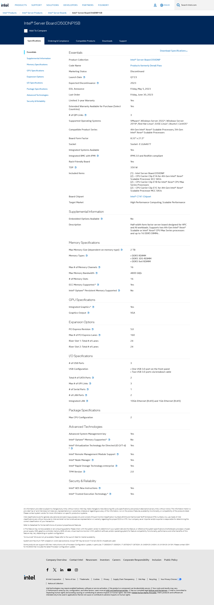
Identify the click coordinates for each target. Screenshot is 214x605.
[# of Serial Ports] (87, 389)
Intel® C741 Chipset (140, 196)
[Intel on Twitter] (54, 570)
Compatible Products (85, 41)
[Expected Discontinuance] (97, 83)
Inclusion (156, 559)
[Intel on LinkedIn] (61, 570)
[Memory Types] (86, 255)
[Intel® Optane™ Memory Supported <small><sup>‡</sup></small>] (109, 439)
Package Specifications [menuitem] (37, 89)
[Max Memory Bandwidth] (96, 273)
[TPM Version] (84, 471)
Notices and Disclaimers (158, 590)
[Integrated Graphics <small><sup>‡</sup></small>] (93, 307)
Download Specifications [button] (173, 50)
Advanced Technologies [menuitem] (37, 95)
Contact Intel (76, 559)
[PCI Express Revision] (92, 329)
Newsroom (91, 559)
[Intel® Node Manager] (92, 460)
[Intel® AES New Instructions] (99, 488)
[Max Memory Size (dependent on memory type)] (121, 250)
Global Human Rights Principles (144, 592)
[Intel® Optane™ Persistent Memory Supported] (119, 290)
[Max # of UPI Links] (90, 383)
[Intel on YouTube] (69, 570)
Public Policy (170, 559)
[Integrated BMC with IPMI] (97, 156)
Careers (116, 559)
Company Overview (56, 559)
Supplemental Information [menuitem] (39, 58)
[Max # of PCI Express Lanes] (99, 335)
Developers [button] (70, 5)
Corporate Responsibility (136, 559)
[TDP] (75, 167)
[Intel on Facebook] (47, 570)
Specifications (34, 40)
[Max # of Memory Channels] (99, 267)
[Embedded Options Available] (101, 219)
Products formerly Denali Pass (146, 65)
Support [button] (36, 5)
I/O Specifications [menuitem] (35, 82)
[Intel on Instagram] (76, 570)
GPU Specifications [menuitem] (35, 70)
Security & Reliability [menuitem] (36, 101)
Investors (104, 559)
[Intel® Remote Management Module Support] (117, 454)
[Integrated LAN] (87, 401)
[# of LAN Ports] (86, 395)
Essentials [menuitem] (31, 52)
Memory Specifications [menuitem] (37, 64)
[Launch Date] (84, 77)
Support (123, 41)
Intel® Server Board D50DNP (145, 59)
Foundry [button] (103, 5)
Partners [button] (87, 5)
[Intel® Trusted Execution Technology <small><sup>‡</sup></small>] (110, 494)
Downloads (107, 41)
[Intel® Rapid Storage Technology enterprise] (116, 466)
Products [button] (21, 5)
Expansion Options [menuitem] (35, 76)
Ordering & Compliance (58, 41)
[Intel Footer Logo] (30, 577)
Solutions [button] (52, 5)
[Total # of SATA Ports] (92, 377)
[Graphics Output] (88, 313)
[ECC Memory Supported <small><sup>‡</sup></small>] (98, 284)
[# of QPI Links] (85, 115)
